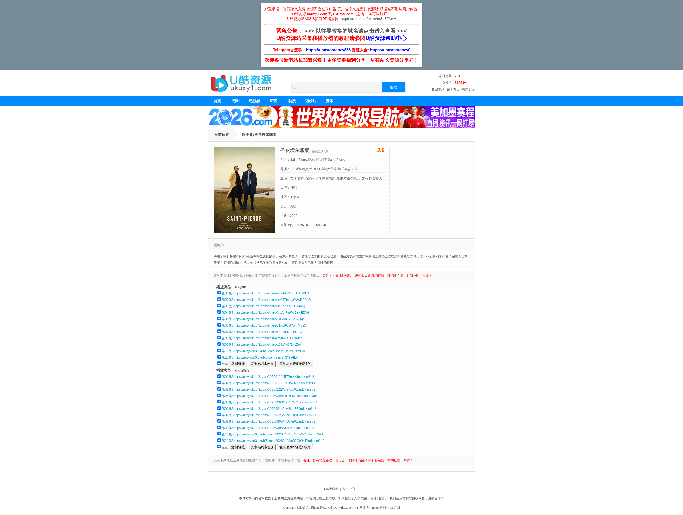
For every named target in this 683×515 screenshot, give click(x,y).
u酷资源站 (331, 489)
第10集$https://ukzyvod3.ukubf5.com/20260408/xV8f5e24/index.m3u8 (272, 434)
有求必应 (468, 89)
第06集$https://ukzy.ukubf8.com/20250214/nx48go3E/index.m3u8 (269, 409)
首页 (217, 101)
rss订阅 (395, 507)
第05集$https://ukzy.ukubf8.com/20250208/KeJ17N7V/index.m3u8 (269, 402)
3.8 (380, 150)
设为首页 (453, 89)
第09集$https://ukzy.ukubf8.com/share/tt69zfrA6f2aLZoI (261, 345)
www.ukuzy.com (343, 507)
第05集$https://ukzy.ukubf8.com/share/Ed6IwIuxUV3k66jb (263, 319)
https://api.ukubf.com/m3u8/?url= (368, 19)
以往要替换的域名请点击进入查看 (355, 31)
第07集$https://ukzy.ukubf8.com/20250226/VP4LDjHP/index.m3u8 (269, 415)
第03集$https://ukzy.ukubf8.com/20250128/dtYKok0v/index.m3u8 (268, 389)
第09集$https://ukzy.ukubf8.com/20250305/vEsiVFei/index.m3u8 (268, 428)
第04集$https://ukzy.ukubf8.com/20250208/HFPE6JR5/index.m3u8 (270, 396)
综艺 (273, 101)
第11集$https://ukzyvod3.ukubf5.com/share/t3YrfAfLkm (261, 357)
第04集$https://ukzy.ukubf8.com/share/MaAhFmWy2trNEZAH (265, 312)
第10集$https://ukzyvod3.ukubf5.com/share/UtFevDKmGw (263, 351)
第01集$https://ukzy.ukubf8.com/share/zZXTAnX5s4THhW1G (265, 293)
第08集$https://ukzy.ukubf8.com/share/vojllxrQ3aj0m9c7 (262, 338)
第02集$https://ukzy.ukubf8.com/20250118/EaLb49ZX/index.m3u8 (269, 383)
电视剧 (254, 101)
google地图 (379, 507)
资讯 (329, 101)
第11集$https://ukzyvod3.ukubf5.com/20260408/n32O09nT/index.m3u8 (273, 441)
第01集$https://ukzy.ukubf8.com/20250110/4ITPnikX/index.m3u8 (268, 377)
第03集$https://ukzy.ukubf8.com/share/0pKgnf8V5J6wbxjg (263, 306)
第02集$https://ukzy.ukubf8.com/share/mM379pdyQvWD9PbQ (266, 300)
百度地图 (363, 507)
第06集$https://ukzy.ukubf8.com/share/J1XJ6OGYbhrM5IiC (264, 325)
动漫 (292, 101)
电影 (236, 101)
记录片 (310, 101)
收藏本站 (438, 89)
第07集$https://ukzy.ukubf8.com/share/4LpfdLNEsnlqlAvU (263, 332)
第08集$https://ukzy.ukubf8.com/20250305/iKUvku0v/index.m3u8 (268, 421)
